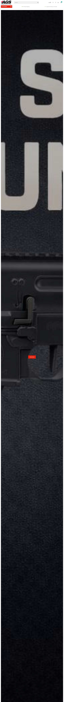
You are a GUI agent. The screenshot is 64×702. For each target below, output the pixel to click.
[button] (2, 357)
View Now (32, 357)
